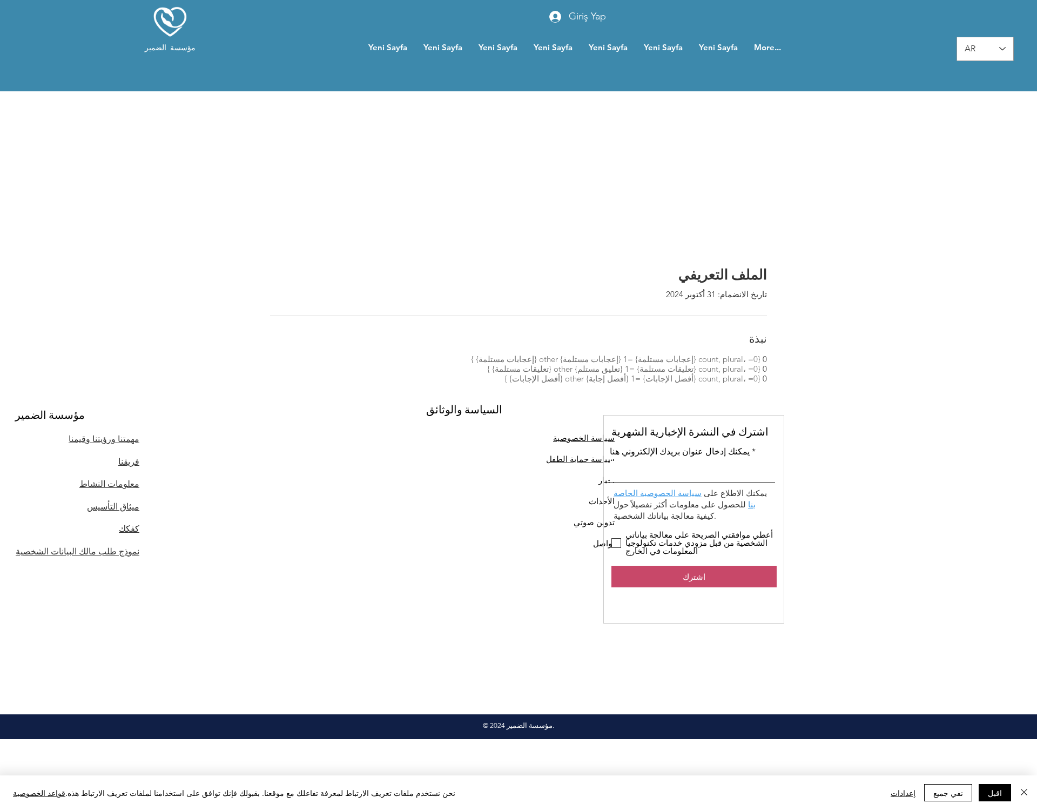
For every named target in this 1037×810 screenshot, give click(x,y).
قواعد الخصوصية (39, 792)
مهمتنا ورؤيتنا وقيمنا (104, 439)
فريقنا (128, 462)
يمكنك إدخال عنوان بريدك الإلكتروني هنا (680, 451)
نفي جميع (948, 792)
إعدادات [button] (903, 792)
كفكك (129, 529)
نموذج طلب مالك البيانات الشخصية (77, 551)
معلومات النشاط (109, 484)
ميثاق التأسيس (113, 506)
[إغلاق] (1024, 792)
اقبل (995, 792)
